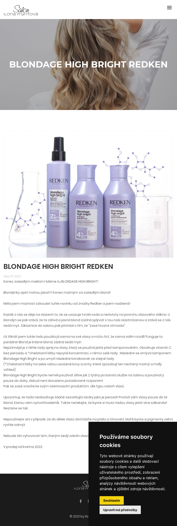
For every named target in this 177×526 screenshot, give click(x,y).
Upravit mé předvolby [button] (120, 510)
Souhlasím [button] (111, 500)
